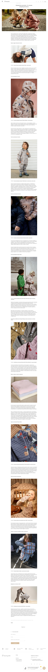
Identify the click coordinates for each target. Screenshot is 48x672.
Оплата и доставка (19, 659)
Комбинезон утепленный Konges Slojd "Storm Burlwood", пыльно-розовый (25, 362)
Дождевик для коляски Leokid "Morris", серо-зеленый (22, 606)
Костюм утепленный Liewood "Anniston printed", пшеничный (23, 237)
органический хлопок (14, 620)
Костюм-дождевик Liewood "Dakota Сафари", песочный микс (23, 120)
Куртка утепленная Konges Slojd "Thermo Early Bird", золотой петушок (24, 464)
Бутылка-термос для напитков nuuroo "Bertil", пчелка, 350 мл (23, 520)
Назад (12, 622)
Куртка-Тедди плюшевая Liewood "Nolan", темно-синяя (22, 65)
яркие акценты (25, 620)
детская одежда (20, 620)
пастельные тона (30, 620)
